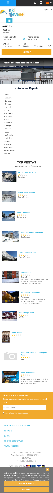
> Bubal (6, 110)
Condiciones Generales (13, 441)
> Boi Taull (7, 107)
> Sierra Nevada (9, 150)
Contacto (8, 431)
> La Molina (8, 138)
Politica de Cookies (11, 446)
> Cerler (6, 120)
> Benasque (8, 101)
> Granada (7, 129)
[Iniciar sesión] (41, 3)
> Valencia (7, 154)
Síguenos (47, 9)
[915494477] (35, 3)
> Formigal (7, 126)
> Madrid (7, 141)
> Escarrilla (8, 123)
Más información (26, 483)
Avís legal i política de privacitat (17, 426)
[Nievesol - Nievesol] (26, 12)
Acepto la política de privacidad (16, 413)
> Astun (6, 95)
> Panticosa (8, 144)
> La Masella (8, 135)
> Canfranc (8, 116)
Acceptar (26, 489)
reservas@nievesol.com (26, 461)
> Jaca (6, 132)
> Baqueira (8, 98)
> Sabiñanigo (8, 147)
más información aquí (40, 480)
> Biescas (7, 104)
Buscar (26, 52)
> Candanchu (8, 113)
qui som (7, 436)
